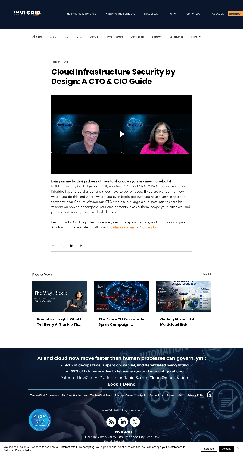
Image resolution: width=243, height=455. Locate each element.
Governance (176, 36)
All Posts (37, 36)
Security (156, 36)
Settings (209, 448)
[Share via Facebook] (53, 245)
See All (206, 274)
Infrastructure (115, 36)
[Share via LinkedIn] (71, 245)
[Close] (238, 448)
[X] (135, 422)
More (194, 36)
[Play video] (121, 134)
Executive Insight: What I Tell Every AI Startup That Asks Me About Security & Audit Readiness (60, 322)
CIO (66, 36)
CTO (79, 36)
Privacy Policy (23, 450)
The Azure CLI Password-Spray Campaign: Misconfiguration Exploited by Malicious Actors (121, 322)
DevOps (94, 36)
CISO (53, 36)
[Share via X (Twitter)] (62, 245)
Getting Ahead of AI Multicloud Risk (177, 322)
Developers (137, 36)
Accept (226, 448)
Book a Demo (121, 384)
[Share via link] (81, 245)
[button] (151, 14)
